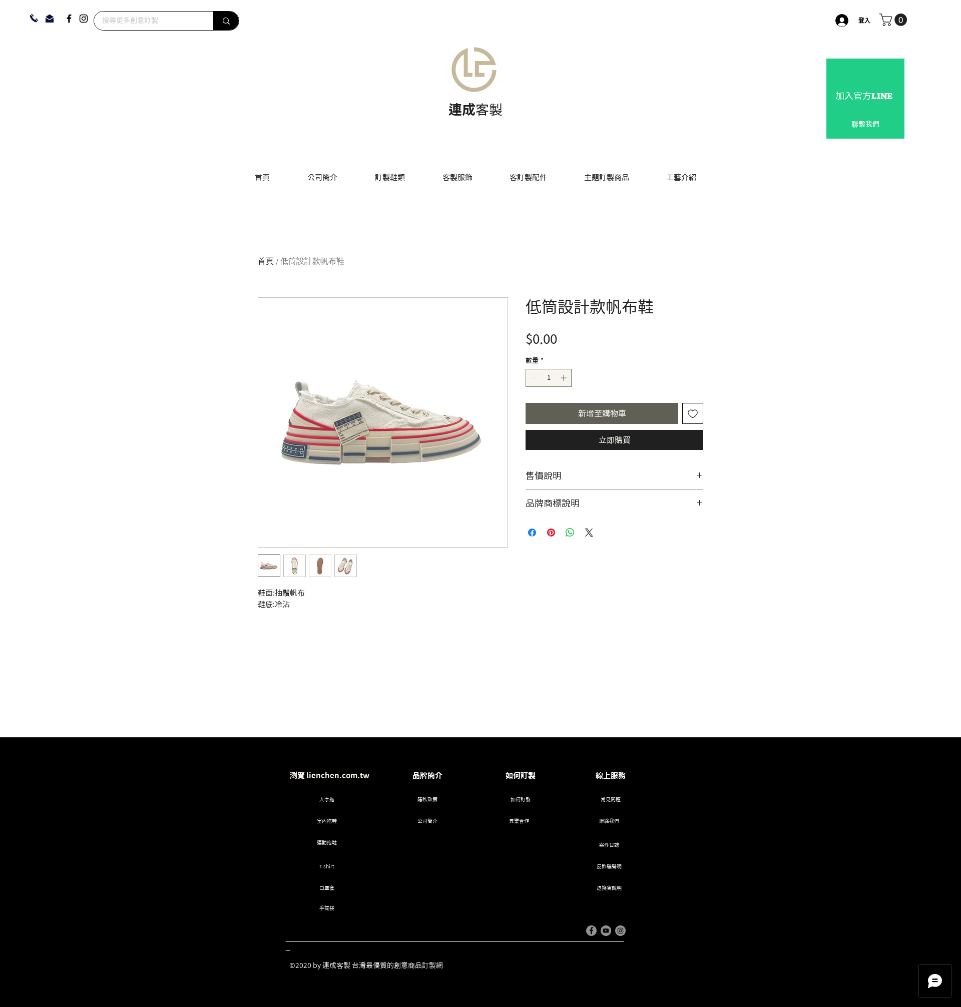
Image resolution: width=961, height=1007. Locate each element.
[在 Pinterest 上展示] (551, 533)
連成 (461, 109)
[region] (865, 99)
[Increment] (565, 377)
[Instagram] (83, 18)
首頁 (266, 261)
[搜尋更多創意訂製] (226, 21)
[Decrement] (533, 377)
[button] (894, 20)
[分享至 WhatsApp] (570, 533)
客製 (489, 109)
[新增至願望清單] (692, 413)
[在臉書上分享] (532, 533)
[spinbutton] (549, 377)
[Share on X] (589, 533)
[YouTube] (606, 930)
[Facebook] (69, 18)
